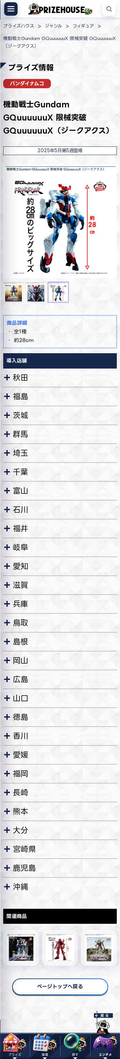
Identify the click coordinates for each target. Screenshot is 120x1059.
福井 (20, 528)
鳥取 (20, 623)
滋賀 (20, 585)
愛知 (20, 566)
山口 (20, 698)
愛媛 (20, 755)
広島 (20, 679)
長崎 (20, 792)
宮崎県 (24, 849)
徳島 (20, 717)
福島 (20, 396)
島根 (20, 641)
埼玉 (20, 453)
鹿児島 (24, 868)
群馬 (20, 434)
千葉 (20, 472)
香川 (20, 736)
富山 (20, 491)
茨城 (20, 415)
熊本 (20, 811)
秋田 (20, 377)
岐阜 (20, 547)
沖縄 (20, 887)
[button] (13, 292)
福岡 (20, 773)
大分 (20, 830)
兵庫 (20, 604)
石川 (20, 509)
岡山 (20, 660)
